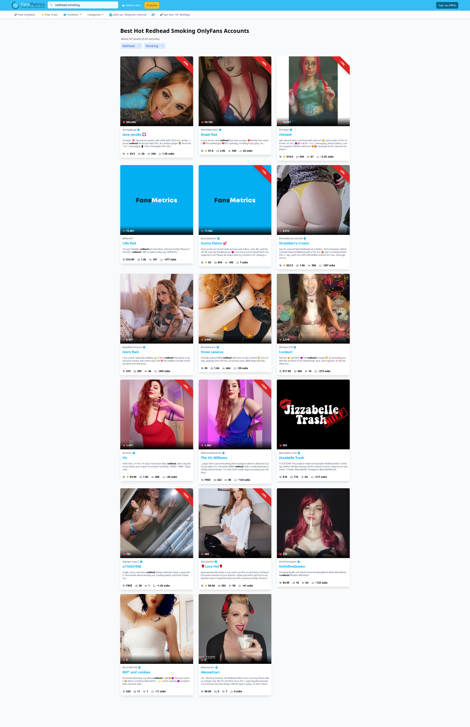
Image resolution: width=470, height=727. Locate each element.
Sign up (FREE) (447, 5)
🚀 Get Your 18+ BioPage (175, 14)
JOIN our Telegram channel (129, 14)
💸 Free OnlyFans (24, 14)
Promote (152, 5)
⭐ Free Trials (49, 14)
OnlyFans (72, 14)
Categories (94, 14)
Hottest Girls (133, 5)
